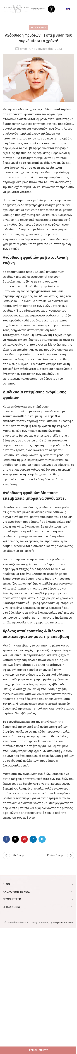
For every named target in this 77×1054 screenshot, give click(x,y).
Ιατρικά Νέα (38, 27)
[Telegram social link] (42, 839)
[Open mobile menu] (59, 9)
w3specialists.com (63, 922)
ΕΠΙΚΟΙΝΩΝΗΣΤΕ (38, 1050)
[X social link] (15, 839)
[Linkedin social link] (33, 839)
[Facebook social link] (6, 839)
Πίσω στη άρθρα (38, 855)
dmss (24, 49)
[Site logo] (16, 8)
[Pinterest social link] (24, 839)
